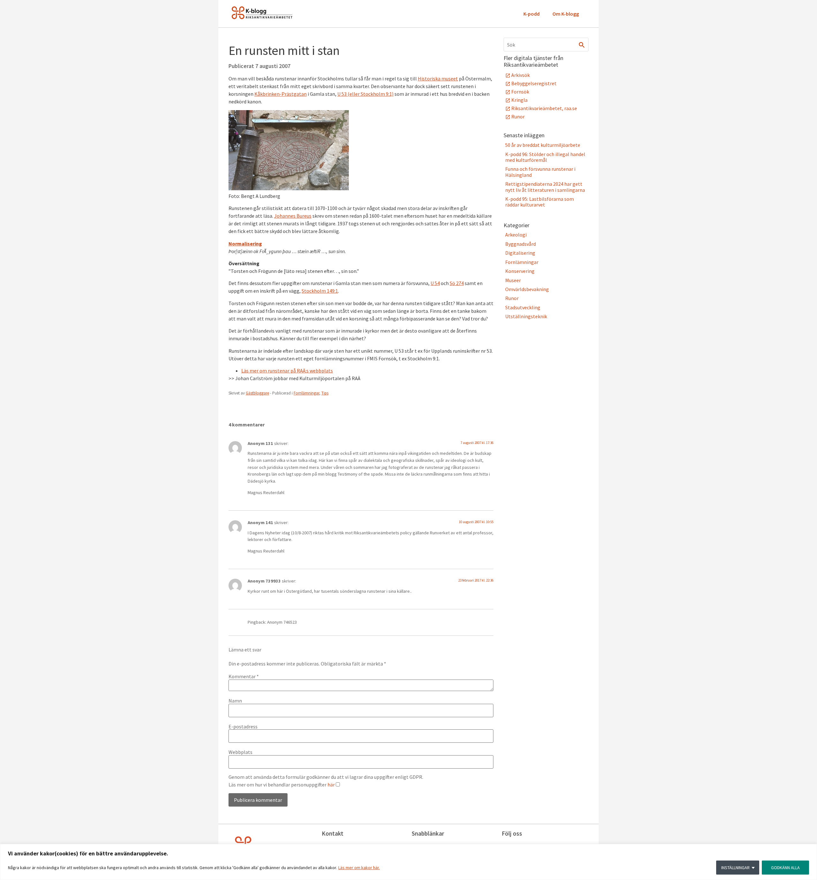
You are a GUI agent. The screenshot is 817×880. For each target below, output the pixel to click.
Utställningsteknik (526, 316)
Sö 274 (457, 283)
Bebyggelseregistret (534, 83)
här (331, 784)
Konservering (520, 271)
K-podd (531, 14)
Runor (518, 116)
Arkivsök (520, 75)
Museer (513, 280)
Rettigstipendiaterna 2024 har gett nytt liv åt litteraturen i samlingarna (545, 187)
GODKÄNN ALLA (785, 867)
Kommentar (244, 676)
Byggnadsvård (520, 244)
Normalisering (245, 243)
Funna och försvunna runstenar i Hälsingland (540, 172)
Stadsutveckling (522, 307)
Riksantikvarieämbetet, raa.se (544, 108)
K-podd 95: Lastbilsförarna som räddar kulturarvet (539, 202)
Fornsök (520, 91)
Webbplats (240, 752)
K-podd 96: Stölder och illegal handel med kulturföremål (545, 157)
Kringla (519, 100)
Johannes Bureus (292, 216)
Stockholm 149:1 (320, 291)
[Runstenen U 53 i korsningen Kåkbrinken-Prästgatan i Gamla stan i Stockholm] (289, 188)
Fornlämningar (306, 393)
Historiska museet (438, 78)
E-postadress (243, 726)
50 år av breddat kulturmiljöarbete (542, 145)
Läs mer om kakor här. (359, 867)
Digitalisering (520, 253)
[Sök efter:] (546, 44)
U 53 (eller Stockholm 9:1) (365, 94)
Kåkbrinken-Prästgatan (280, 94)
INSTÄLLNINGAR (735, 867)
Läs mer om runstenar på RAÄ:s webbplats (287, 370)
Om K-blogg (565, 14)
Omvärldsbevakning (527, 289)
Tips (324, 393)
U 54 (435, 283)
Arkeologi (516, 234)
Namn (235, 700)
